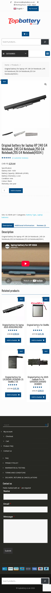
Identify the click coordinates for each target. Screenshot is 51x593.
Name (6, 491)
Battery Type (31, 215)
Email (7, 503)
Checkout (9, 436)
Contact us (7, 451)
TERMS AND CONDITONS (15, 473)
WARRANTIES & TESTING (15, 468)
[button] (47, 53)
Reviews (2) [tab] (41, 225)
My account (7, 431)
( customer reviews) (20, 158)
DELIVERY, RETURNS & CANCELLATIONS (21, 477)
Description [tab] (7, 225)
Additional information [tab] (24, 225)
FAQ (7, 458)
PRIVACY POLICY (11, 463)
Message (9, 516)
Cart (7, 441)
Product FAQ (8, 446)
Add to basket (16, 191)
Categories (10, 53)
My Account (33, 8)
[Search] (45, 42)
